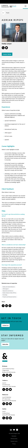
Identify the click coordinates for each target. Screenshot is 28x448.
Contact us (5, 325)
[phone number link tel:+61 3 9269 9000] (3, 403)
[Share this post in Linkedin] (6, 305)
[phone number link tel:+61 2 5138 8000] (3, 389)
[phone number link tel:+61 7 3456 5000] (3, 375)
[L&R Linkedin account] (11, 429)
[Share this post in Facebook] (3, 305)
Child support (6, 288)
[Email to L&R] (10, 375)
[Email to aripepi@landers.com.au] (6, 47)
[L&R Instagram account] (17, 429)
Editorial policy (14, 438)
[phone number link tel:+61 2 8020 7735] (3, 47)
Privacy (14, 443)
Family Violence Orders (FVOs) (9, 292)
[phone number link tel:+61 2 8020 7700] (3, 418)
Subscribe (5, 344)
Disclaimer (14, 436)
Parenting (5, 295)
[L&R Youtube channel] (14, 429)
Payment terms (14, 441)
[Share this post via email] (9, 305)
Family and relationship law (9, 286)
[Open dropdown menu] (25, 6)
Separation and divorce (8, 290)
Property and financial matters (9, 297)
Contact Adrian (7, 54)
